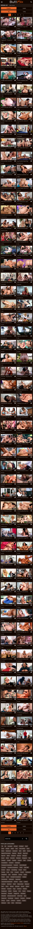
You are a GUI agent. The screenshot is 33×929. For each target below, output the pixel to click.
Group (3, 877)
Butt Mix (16, 2)
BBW (24, 851)
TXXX (2, 42)
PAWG (9, 891)
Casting (3, 860)
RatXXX (18, 96)
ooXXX (2, 203)
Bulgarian (24, 858)
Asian (12, 848)
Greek (25, 874)
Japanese (18, 879)
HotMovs (3, 741)
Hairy (7, 877)
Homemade (4, 879)
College (29, 860)
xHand (18, 513)
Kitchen (16, 881)
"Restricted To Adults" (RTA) (17, 923)
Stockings (10, 898)
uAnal (18, 472)
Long (24, 11)
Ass (16, 848)
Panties (25, 888)
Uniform (13, 900)
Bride (7, 858)
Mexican (27, 884)
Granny (20, 874)
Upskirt (18, 900)
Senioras (3, 378)
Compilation (4, 862)
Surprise (22, 898)
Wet (9, 903)
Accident (10, 846)
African (15, 846)
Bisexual (13, 855)
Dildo (21, 867)
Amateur (21, 846)
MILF (3, 886)
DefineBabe (3, 149)
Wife (13, 903)
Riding (28, 891)
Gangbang (4, 874)
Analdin (19, 55)
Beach (28, 851)
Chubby (14, 860)
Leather (25, 881)
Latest (24, 8)
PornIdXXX (19, 82)
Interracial (11, 879)
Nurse (22, 886)
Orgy (14, 888)
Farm (25, 869)
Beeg (18, 270)
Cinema (19, 860)
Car (29, 858)
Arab (3, 848)
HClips (2, 190)
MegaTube (19, 445)
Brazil (3, 858)
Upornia (19, 378)
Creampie (17, 862)
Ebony (8, 869)
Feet (8, 872)
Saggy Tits (16, 893)
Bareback (15, 851)
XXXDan (3, 486)
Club (24, 860)
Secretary (23, 893)
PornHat (19, 418)
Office (27, 886)
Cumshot (4, 867)
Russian (10, 893)
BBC (20, 851)
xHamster (19, 284)
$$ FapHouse (20, 163)
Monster (17, 886)
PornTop (3, 55)
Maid (14, 884)
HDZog (2, 620)
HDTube (19, 190)
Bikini (8, 855)
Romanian (4, 893)
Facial (20, 869)
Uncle (8, 900)
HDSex (18, 28)
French (22, 872)
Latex (21, 881)
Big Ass (14, 853)
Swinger (28, 898)
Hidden (24, 877)
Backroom (8, 851)
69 (5, 846)
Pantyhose (4, 891)
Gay (9, 874)
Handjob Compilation (16, 877)
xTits (2, 82)
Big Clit (19, 853)
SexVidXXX (19, 42)
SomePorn (3, 28)
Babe (3, 851)
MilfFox (2, 109)
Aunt (28, 848)
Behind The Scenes (6, 853)
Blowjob (25, 855)
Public (24, 891)
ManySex (19, 69)
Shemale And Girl (12, 895)
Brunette (12, 858)
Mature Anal (20, 884)
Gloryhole (14, 874)
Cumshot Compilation (13, 867)
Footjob (17, 872)
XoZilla (18, 149)
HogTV (2, 324)
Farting (3, 872)
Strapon (17, 898)
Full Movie (28, 872)
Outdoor (19, 888)
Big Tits (3, 855)
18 (2, 846)
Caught (8, 860)
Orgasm (9, 888)
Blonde (19, 855)
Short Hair (20, 895)
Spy (25, 895)
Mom (7, 886)
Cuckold (16, 865)
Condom (11, 862)
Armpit (7, 848)
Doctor (3, 869)
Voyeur (24, 900)
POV (20, 891)
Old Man (3, 888)
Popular (9, 8)
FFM (12, 872)
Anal (26, 846)
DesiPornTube (4, 230)
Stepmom (4, 898)
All (8, 11)
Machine (9, 884)
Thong (3, 900)
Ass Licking (22, 848)
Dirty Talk (26, 867)
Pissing (15, 891)
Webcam (4, 903)
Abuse (25, 926)
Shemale (4, 895)
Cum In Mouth (23, 865)
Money (11, 886)
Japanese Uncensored (7, 881)
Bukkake (18, 858)
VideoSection (4, 217)
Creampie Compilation (7, 865)
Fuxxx (18, 566)
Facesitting (14, 869)
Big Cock (25, 853)
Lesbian (3, 884)
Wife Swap (18, 903)
